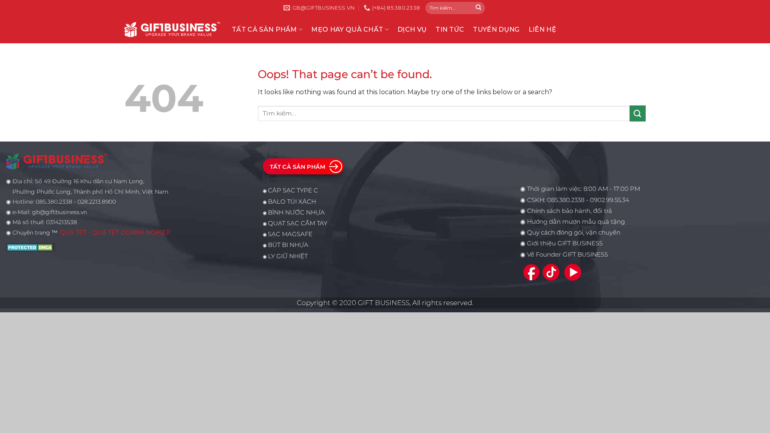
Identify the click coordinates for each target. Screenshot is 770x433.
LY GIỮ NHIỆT (288, 256)
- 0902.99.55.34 (606, 200)
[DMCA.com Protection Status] (30, 247)
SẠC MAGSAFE (290, 234)
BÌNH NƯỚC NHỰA (296, 212)
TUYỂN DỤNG (496, 29)
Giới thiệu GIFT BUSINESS (565, 243)
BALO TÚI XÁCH (292, 201)
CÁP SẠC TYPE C (293, 190)
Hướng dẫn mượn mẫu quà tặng (576, 221)
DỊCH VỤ (412, 29)
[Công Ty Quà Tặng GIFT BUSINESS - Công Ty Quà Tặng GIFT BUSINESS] (172, 29)
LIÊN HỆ (542, 29)
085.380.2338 (565, 200)
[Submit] (478, 8)
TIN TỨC (450, 29)
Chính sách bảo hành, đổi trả (569, 210)
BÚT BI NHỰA (288, 245)
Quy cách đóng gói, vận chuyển (573, 232)
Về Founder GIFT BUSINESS (567, 254)
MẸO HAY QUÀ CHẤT (347, 29)
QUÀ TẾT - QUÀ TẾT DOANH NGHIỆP (115, 232)
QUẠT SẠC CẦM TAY (297, 223)
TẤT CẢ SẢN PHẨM (264, 29)
